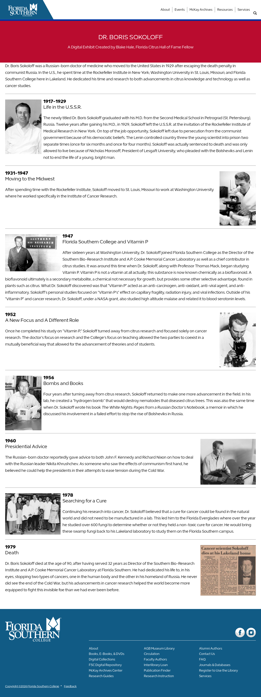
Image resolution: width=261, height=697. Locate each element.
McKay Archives (201, 9)
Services (243, 9)
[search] (255, 13)
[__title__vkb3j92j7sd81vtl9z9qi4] (41, 640)
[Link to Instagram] (251, 632)
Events (180, 9)
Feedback (70, 686)
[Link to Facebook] (240, 632)
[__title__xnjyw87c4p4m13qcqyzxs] (23, 9)
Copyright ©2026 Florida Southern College (32, 686)
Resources (225, 9)
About (165, 9)
